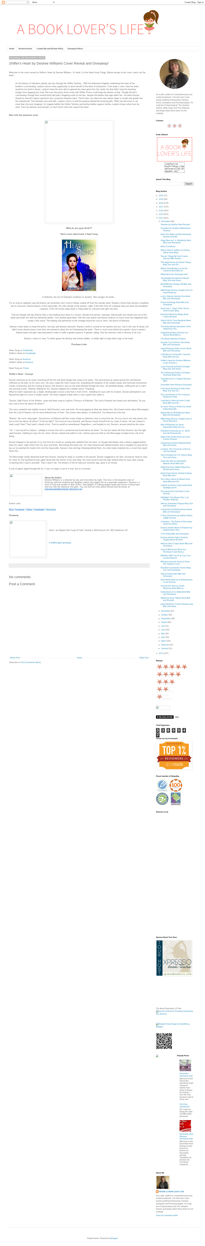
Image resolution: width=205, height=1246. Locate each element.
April (163, 637)
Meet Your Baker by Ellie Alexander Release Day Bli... (176, 235)
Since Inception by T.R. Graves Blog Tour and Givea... (176, 456)
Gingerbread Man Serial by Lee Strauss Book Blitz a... (174, 334)
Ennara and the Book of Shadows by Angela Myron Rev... (176, 529)
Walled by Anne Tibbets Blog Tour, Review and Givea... (175, 468)
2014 (161, 218)
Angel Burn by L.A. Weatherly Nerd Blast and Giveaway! (176, 241)
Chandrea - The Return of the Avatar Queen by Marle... (176, 523)
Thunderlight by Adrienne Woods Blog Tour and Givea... (175, 279)
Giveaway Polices (75, 49)
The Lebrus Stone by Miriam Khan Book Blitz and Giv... (175, 480)
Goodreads (28, 350)
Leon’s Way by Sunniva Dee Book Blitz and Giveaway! (175, 297)
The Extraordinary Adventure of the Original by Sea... (176, 327)
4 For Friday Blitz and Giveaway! (175, 534)
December (166, 221)
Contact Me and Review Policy (50, 49)
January (165, 648)
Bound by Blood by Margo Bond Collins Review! (174, 315)
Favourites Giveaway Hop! (186, 1074)
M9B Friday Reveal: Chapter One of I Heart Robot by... (177, 291)
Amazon (26, 359)
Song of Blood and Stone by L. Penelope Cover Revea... (174, 550)
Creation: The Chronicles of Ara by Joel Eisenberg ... (175, 450)
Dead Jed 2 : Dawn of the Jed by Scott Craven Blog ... (175, 309)
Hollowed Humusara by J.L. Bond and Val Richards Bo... (175, 432)
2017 (161, 207)
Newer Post (15, 658)
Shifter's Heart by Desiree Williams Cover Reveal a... (176, 361)
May (163, 633)
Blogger (114, 1238)
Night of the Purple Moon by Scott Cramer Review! (175, 438)
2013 (161, 653)
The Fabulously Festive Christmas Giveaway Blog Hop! (175, 374)
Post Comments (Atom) (31, 662)
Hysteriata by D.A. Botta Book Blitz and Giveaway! (175, 593)
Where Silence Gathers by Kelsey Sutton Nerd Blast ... (175, 251)
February (165, 645)
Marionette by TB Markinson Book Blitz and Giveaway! (175, 414)
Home (11, 49)
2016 (161, 210)
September (166, 618)
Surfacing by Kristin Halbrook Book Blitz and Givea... (176, 444)
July (163, 626)
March (164, 641)
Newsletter (51, 509)
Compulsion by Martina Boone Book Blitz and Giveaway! (176, 510)
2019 (161, 199)
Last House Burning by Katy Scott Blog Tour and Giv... (175, 389)
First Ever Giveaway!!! (185, 1105)
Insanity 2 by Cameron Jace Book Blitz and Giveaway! (175, 343)
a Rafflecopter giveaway (60, 542)
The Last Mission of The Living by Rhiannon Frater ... (175, 395)
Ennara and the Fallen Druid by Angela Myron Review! (174, 538)
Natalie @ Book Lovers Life (171, 1191)
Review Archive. (26, 49)
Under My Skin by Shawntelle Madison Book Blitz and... (173, 462)
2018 (161, 203)
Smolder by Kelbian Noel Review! (175, 224)
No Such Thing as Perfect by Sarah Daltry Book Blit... (176, 408)
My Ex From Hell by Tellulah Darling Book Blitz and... (176, 474)
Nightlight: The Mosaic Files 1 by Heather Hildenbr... (175, 498)
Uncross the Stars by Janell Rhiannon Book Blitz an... (173, 587)
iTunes (26, 368)
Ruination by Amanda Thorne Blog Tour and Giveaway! (176, 569)
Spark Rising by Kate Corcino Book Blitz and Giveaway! (176, 349)
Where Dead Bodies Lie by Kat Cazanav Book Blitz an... (174, 269)
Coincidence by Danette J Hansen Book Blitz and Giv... (175, 355)
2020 (161, 195)
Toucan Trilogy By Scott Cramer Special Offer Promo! (174, 257)
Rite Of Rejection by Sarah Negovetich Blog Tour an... (173, 426)
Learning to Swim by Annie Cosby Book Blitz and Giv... (175, 401)
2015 (161, 214)
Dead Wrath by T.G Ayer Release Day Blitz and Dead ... (177, 605)
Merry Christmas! (168, 246)
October (164, 615)
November (166, 611)
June (163, 630)
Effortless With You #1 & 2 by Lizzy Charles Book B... (175, 556)
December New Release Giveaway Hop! (186, 1136)
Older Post (143, 658)
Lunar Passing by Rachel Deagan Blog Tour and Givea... (175, 367)
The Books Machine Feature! (173, 339)
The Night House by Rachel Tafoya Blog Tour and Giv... (176, 263)
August (164, 622)
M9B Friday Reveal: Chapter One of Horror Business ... (176, 420)
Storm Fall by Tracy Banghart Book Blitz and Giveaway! (176, 321)
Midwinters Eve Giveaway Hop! (174, 274)
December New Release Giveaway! (176, 385)
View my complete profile (167, 1215)
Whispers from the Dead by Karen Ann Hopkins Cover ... (175, 563)
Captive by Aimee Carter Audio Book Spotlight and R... (176, 486)
